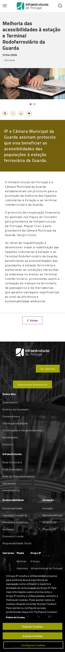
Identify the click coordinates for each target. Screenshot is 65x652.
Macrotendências (52, 515)
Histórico (7, 444)
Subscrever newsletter (33, 384)
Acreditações (10, 437)
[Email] (29, 113)
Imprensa (22, 568)
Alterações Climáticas (15, 522)
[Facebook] (5, 113)
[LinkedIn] (21, 113)
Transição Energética (14, 515)
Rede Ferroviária (12, 462)
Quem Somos (10, 402)
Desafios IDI (49, 522)
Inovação (47, 508)
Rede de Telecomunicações (18, 476)
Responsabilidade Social (16, 543)
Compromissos (11, 416)
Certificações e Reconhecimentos (22, 430)
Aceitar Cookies (32, 636)
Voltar (34, 320)
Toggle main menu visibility (4, 5)
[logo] (32, 6)
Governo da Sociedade (15, 409)
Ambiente (8, 529)
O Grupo (35, 561)
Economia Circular (13, 536)
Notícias (21, 561)
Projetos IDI (49, 529)
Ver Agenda (47, 368)
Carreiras (8, 552)
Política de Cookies (15, 617)
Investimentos (11, 490)
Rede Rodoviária (12, 469)
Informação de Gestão (15, 423)
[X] (13, 113)
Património (9, 483)
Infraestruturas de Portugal (46, 568)
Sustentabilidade (12, 508)
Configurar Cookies (33, 645)
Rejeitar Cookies (32, 626)
